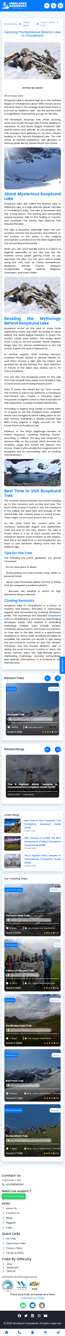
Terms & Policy (15, 1253)
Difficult (11, 1271)
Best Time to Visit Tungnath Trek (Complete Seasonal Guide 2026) (42, 824)
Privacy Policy (14, 1248)
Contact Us (13, 1213)
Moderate (12, 1267)
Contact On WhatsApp (13, 1196)
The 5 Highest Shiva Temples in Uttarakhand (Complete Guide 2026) (42, 859)
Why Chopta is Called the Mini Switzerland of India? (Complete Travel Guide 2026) (42, 841)
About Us (11, 1208)
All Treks (11, 1238)
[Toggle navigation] (60, 6)
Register (11, 1222)
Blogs (9, 1218)
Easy (9, 1264)
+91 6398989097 (14, 1184)
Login (9, 1227)
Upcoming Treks (16, 1243)
